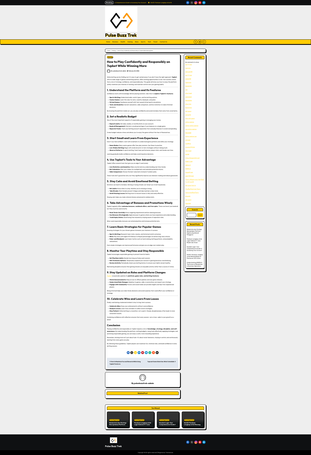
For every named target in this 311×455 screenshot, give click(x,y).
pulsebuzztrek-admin (119, 71)
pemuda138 (188, 72)
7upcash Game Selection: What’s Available (161, 361)
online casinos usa (190, 136)
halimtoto (188, 82)
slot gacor (188, 111)
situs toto (188, 104)
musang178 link (190, 147)
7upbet (109, 276)
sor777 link (188, 64)
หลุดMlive (188, 143)
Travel (155, 42)
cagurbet (188, 203)
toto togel (188, 151)
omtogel (187, 140)
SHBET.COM (188, 161)
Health (123, 42)
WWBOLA (188, 169)
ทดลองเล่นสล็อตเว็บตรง (192, 192)
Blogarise (160, 452)
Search (195, 210)
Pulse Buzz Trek (121, 35)
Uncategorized (114, 420)
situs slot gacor (190, 118)
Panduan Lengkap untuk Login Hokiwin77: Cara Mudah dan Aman (194, 240)
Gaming (130, 42)
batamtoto (188, 107)
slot (186, 90)
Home (108, 42)
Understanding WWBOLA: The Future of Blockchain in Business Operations (195, 264)
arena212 (188, 115)
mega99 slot (189, 172)
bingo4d (187, 196)
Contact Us (163, 42)
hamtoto (188, 68)
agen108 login (189, 176)
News (136, 42)
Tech (149, 42)
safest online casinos (191, 125)
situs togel (188, 93)
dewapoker (188, 100)
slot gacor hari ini (190, 185)
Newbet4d (188, 86)
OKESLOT (188, 165)
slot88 (187, 154)
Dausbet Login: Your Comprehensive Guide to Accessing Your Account (194, 248)
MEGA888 (188, 133)
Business (115, 42)
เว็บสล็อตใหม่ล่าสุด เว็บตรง (193, 189)
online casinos (189, 122)
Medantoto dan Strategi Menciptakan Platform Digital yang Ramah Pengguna (117, 425)
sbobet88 (188, 79)
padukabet (188, 97)
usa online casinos (190, 129)
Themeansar (169, 452)
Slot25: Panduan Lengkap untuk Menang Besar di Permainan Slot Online (195, 256)
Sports (143, 42)
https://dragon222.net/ (192, 158)
